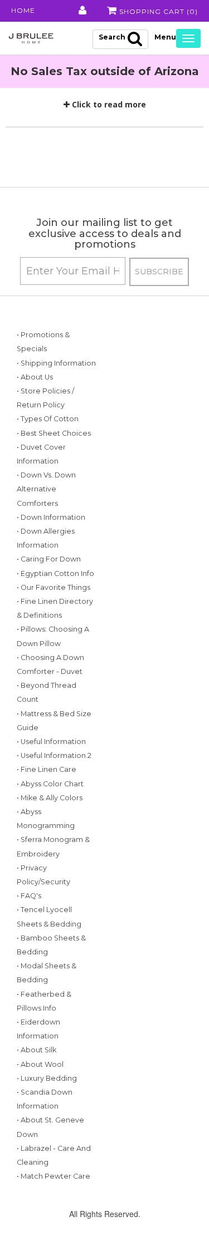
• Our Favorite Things (53, 587)
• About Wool (40, 1064)
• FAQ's (29, 896)
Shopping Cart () (157, 11)
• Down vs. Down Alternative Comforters (46, 489)
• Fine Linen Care (46, 769)
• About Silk (36, 1050)
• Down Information (51, 517)
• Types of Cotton (48, 419)
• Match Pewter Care (53, 1176)
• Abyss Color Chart (50, 784)
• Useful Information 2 (54, 755)
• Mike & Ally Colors (49, 798)
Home (23, 10)
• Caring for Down (49, 559)
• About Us (35, 377)
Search (112, 37)
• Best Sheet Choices (54, 433)
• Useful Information (51, 741)
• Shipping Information (56, 363)
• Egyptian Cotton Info (55, 573)
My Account (81, 10)
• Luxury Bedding (47, 1078)
